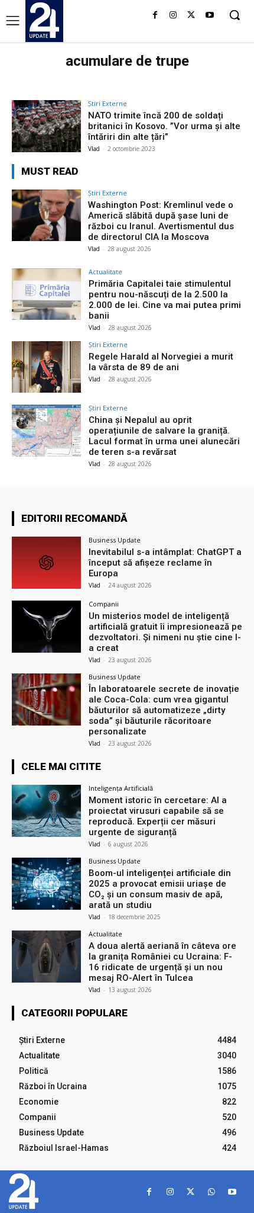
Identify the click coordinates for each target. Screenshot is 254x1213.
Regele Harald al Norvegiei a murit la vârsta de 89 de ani (161, 362)
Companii (104, 604)
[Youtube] (209, 16)
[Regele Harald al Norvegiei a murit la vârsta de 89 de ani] (46, 367)
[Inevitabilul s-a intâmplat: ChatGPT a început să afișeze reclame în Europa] (46, 563)
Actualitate (105, 271)
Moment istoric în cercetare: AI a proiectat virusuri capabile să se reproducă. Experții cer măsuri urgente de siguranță (158, 816)
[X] (191, 16)
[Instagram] (173, 16)
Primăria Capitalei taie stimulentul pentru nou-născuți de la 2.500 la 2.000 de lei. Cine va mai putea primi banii (165, 299)
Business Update (115, 540)
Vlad (94, 149)
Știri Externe (107, 103)
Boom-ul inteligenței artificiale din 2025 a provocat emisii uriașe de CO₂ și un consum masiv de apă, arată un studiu (160, 889)
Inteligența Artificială (121, 788)
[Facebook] (155, 16)
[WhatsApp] (211, 1192)
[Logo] (44, 20)
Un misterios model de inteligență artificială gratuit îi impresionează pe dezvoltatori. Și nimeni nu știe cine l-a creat (165, 632)
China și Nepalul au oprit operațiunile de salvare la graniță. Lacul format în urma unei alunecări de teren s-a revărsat (164, 436)
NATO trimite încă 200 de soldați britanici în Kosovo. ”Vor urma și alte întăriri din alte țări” (164, 126)
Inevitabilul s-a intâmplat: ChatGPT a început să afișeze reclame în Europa (165, 563)
